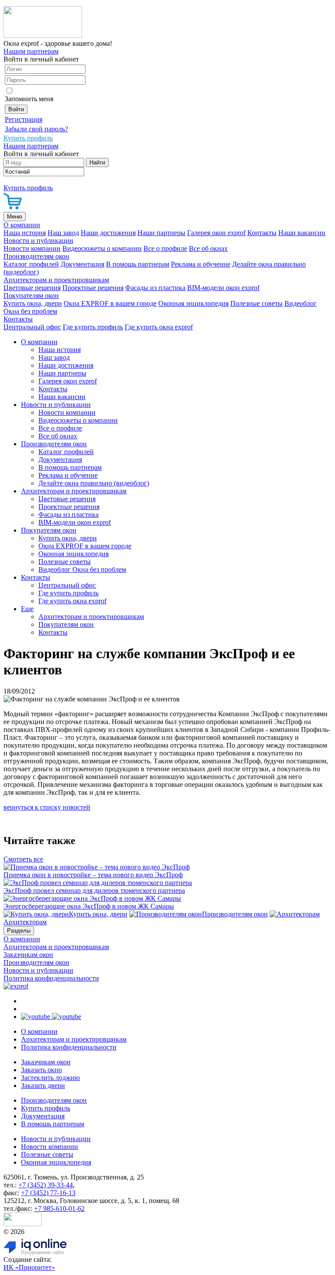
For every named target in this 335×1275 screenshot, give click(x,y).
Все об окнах (208, 248)
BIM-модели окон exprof (223, 287)
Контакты (262, 232)
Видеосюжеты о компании (102, 248)
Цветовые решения (32, 287)
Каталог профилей (31, 264)
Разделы (19, 930)
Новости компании (32, 248)
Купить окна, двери (32, 303)
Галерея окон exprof (216, 232)
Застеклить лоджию (50, 1077)
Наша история (24, 232)
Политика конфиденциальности (51, 978)
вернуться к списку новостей (46, 807)
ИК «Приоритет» (29, 1267)
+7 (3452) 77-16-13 (48, 1192)
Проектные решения (92, 287)
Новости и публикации (38, 240)
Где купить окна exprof (159, 327)
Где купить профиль (93, 327)
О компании (21, 225)
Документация (82, 264)
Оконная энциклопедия (193, 303)
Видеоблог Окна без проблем (82, 569)
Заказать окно (41, 1069)
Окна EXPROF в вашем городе (110, 303)
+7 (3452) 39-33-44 (45, 1185)
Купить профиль (45, 1108)
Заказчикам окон (28, 954)
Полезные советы (256, 303)
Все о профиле (165, 248)
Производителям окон (36, 256)
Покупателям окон (31, 295)
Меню (14, 216)
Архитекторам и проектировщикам (56, 280)
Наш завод (63, 232)
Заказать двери (43, 1085)
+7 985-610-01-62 (59, 1208)
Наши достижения (108, 232)
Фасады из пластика (155, 287)
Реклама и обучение (200, 264)
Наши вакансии (301, 232)
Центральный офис (32, 327)
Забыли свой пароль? (36, 129)
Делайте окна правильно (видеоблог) (93, 483)
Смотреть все (23, 859)
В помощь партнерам (137, 264)
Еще (27, 608)
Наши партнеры (161, 232)
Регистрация (23, 119)
